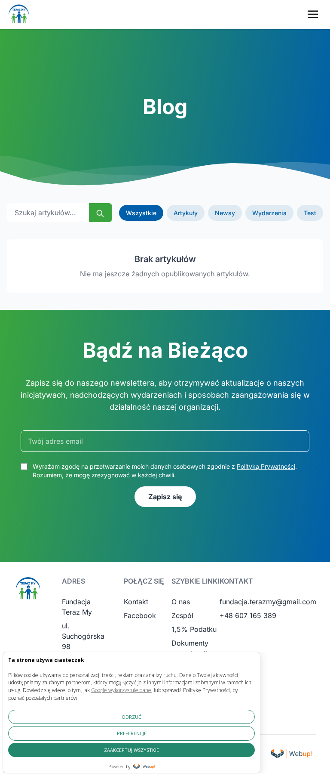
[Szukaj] (100, 212)
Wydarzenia (269, 212)
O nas (180, 601)
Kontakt (136, 601)
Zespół (182, 615)
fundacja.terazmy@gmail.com (268, 601)
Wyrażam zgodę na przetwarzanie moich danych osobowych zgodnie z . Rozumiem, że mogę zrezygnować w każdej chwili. (165, 471)
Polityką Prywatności (266, 466)
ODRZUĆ (131, 717)
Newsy (225, 212)
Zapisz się (165, 496)
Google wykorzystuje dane (121, 690)
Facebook (140, 615)
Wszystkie (141, 212)
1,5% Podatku (194, 629)
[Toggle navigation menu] (312, 14)
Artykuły (186, 212)
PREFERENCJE (132, 733)
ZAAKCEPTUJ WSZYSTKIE (131, 750)
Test (310, 212)
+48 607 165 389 (248, 615)
